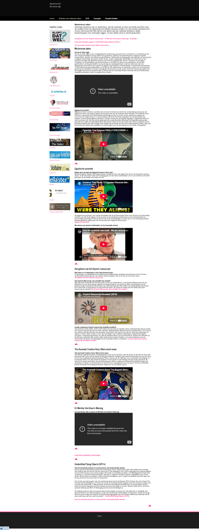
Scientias (52, 95)
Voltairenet (53, 173)
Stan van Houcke (55, 160)
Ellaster (52, 184)
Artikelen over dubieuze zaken (70, 18)
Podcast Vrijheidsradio (56, 212)
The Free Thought (55, 135)
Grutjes (52, 200)
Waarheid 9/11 (54, 72)
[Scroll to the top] (76, 164)
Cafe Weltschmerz (55, 86)
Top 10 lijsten (53, 60)
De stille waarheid (55, 108)
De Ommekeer (54, 120)
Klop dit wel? (53, 44)
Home (52, 18)
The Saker (52, 148)
